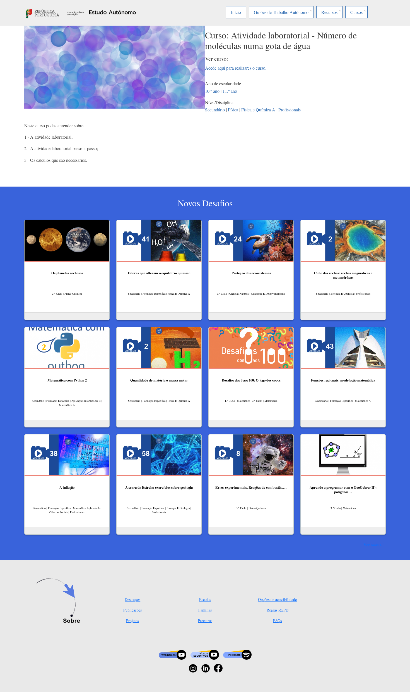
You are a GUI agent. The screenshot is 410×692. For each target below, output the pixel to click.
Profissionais (289, 110)
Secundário (215, 110)
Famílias (205, 610)
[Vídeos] (204, 654)
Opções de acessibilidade (277, 599)
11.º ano (230, 91)
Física (233, 110)
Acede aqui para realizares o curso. (235, 68)
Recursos (329, 12)
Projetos (132, 620)
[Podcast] (237, 654)
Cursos (356, 12)
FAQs (277, 620)
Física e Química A (258, 110)
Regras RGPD (277, 610)
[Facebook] (218, 667)
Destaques (132, 599)
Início (236, 12)
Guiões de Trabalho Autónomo (281, 12)
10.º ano (212, 91)
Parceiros (205, 620)
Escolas (205, 599)
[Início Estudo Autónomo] (55, 13)
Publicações (132, 610)
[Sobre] (60, 601)
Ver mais (371, 544)
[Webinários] (172, 654)
